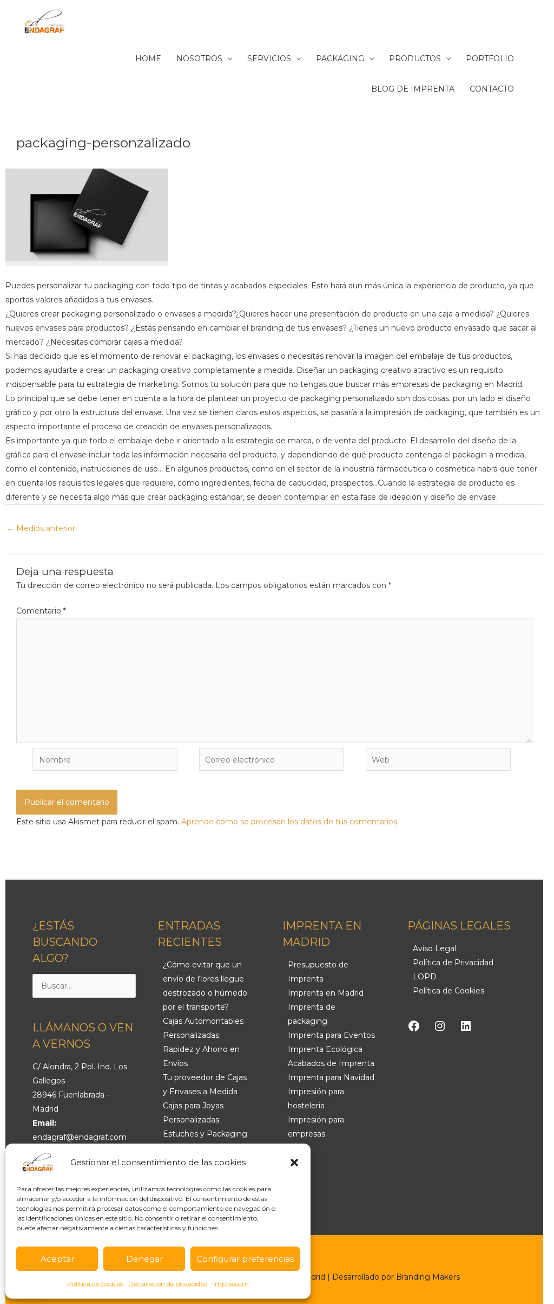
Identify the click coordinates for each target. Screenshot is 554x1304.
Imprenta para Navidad (331, 1077)
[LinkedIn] (465, 1025)
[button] (294, 1162)
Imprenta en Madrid (326, 993)
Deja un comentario (41, 153)
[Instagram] (439, 1025)
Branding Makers (428, 1277)
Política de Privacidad (453, 962)
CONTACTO (492, 89)
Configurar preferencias (245, 1259)
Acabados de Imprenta (331, 1063)
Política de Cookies (448, 991)
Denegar (144, 1259)
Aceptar (57, 1259)
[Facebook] (413, 1025)
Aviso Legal (434, 948)
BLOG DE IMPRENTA (412, 89)
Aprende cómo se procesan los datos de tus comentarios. (290, 822)
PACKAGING (340, 58)
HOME (148, 58)
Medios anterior (40, 528)
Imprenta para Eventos (331, 1035)
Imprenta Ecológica (325, 1049)
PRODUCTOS (415, 58)
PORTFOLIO (490, 58)
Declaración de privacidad (168, 1284)
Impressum (231, 1284)
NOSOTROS (199, 58)
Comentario (41, 611)
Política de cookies (95, 1284)
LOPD (425, 977)
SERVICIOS (269, 58)
